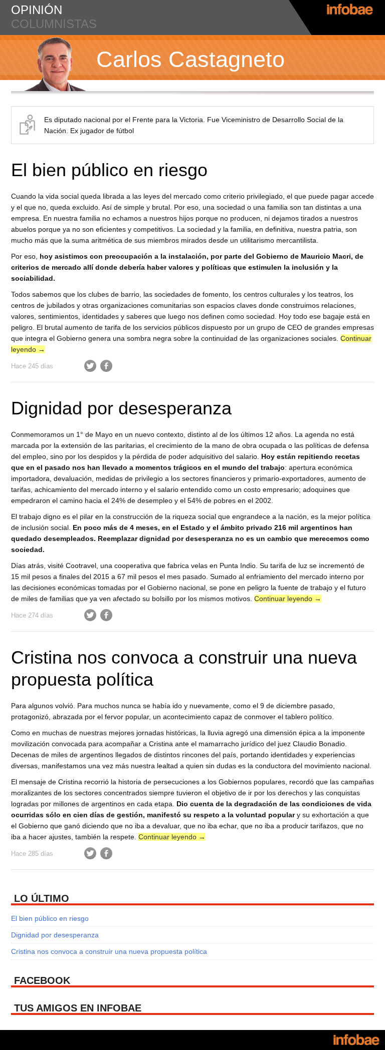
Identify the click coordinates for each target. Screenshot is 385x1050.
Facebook (106, 366)
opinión (36, 10)
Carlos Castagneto (190, 59)
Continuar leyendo (287, 599)
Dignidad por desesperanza (121, 408)
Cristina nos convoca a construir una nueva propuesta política (109, 951)
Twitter (90, 366)
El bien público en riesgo (109, 170)
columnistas (54, 24)
